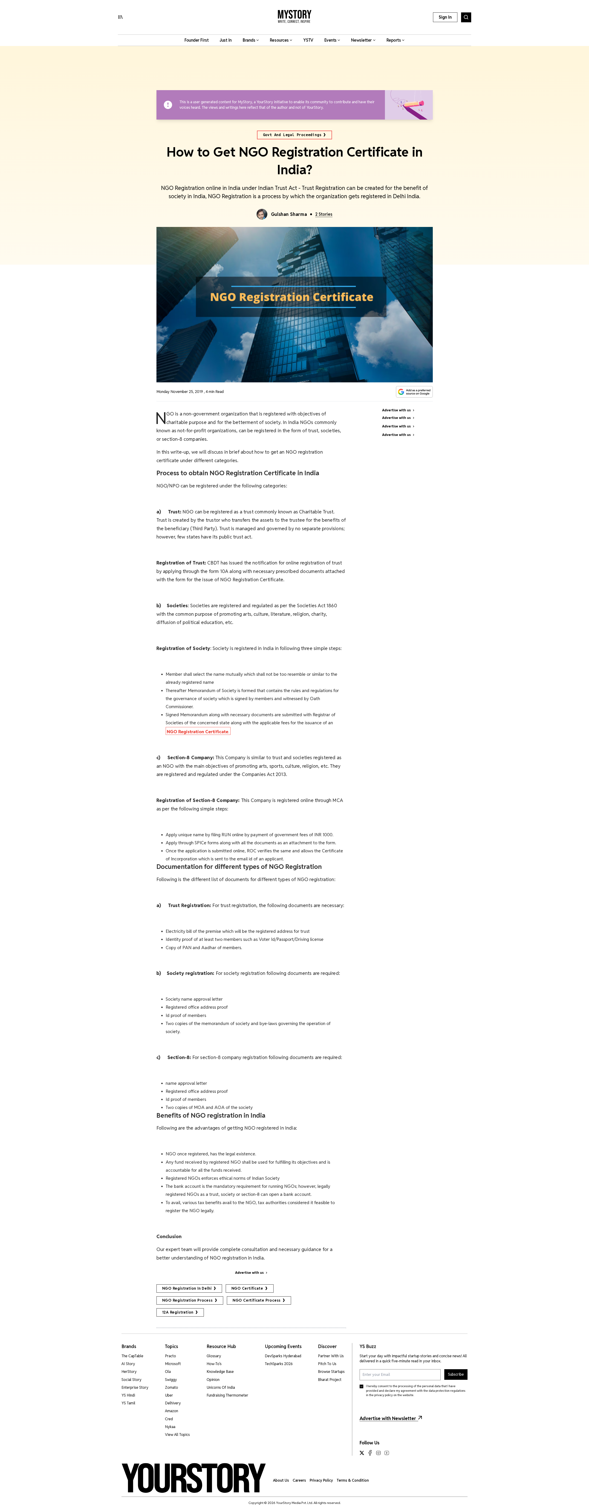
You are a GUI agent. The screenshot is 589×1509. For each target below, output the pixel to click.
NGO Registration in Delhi (187, 1288)
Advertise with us (249, 1273)
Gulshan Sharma (289, 214)
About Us (281, 1480)
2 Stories (323, 214)
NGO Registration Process (187, 1300)
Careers (299, 1480)
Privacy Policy (321, 1480)
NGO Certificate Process (257, 1300)
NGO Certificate (247, 1288)
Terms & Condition (353, 1480)
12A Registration (178, 1312)
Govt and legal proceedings (292, 134)
